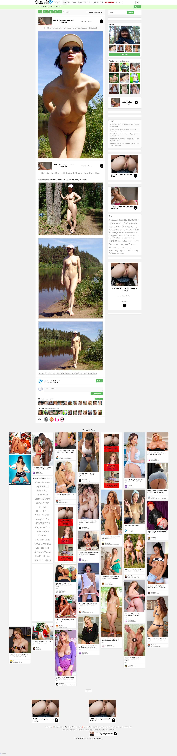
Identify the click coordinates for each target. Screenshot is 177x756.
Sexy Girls (130, 531)
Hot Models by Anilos (87, 612)
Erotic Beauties (42, 482)
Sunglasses (82, 373)
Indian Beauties (63, 627)
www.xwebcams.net (95, 12)
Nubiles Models (155, 593)
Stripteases (112, 730)
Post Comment (96, 394)
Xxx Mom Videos (42, 551)
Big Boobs (129, 219)
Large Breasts (128, 233)
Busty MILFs (131, 487)
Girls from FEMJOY (18, 662)
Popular (80, 2)
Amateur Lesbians (86, 528)
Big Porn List (42, 486)
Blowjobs (134, 223)
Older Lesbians (109, 584)
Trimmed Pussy (92, 373)
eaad (60, 457)
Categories (57, 2)
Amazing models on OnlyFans (158, 498)
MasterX (130, 576)
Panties (113, 241)
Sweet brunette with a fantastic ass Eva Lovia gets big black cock (124, 125)
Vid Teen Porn (43, 547)
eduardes (84, 527)
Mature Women (86, 481)
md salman (108, 583)
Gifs (69, 2)
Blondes (128, 223)
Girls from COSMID (155, 646)
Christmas (38, 649)
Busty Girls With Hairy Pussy (112, 544)
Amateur (153, 539)
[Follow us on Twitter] (116, 2)
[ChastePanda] (62, 419)
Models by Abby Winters (65, 458)
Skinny (117, 248)
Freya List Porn (42, 527)
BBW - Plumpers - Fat (133, 577)
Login (138, 2)
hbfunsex (84, 479)
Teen (134, 250)
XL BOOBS (154, 459)
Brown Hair (112, 227)
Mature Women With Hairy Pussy (67, 685)
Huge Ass (61, 592)
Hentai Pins (104, 730)
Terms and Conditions (68, 730)
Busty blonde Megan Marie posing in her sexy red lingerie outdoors (124, 139)
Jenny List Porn (42, 519)
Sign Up (137, 7)
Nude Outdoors (129, 238)
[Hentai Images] (20, 443)
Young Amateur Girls (110, 646)
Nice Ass (111, 238)
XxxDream (61, 625)
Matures (121, 236)
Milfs (58, 373)
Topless (113, 253)
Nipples (123, 238)
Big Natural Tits (118, 223)
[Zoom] (55, 11)
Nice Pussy (117, 238)
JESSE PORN (43, 523)
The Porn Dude (42, 539)
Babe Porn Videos (42, 560)
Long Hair (113, 235)
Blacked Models (40, 473)
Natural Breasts (133, 236)
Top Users (87, 2)
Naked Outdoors (65, 373)
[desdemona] (46, 419)
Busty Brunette (116, 230)
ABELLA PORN (42, 515)
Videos (74, 2)
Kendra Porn (43, 531)
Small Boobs (123, 248)
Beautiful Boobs (50, 373)
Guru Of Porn (42, 502)
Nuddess (42, 535)
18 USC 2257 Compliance (83, 730)
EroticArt (130, 530)
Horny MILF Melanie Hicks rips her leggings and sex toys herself (124, 135)
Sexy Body (75, 373)
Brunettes (121, 226)
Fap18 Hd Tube (42, 555)
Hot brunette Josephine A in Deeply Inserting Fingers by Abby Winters (123, 130)
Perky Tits (121, 241)
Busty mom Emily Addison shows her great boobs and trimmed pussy (124, 144)
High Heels (119, 232)
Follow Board (98, 399)
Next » (88, 691)
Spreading (128, 248)
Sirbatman (107, 543)
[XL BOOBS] (57, 419)
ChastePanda (108, 645)
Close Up (123, 230)
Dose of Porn (42, 510)
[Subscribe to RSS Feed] (119, 2)
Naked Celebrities (42, 543)
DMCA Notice (96, 730)
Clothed (127, 230)
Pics (64, 2)
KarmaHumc (154, 497)
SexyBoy (61, 501)
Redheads (117, 244)
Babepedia (42, 494)
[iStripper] (20, 470)
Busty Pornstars (155, 460)
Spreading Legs (116, 250)
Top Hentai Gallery (97, 2)
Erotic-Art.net (87, 738)
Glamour (132, 230)
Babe (121, 220)
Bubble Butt (130, 227)
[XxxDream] (51, 419)
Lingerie (135, 233)
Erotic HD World (42, 498)
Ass (118, 220)
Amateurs (42, 373)
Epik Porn (42, 506)
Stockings (125, 250)
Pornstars (128, 241)
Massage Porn (131, 666)
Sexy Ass (124, 244)
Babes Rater (43, 490)
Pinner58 (38, 472)
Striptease (130, 250)
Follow (99, 381)
